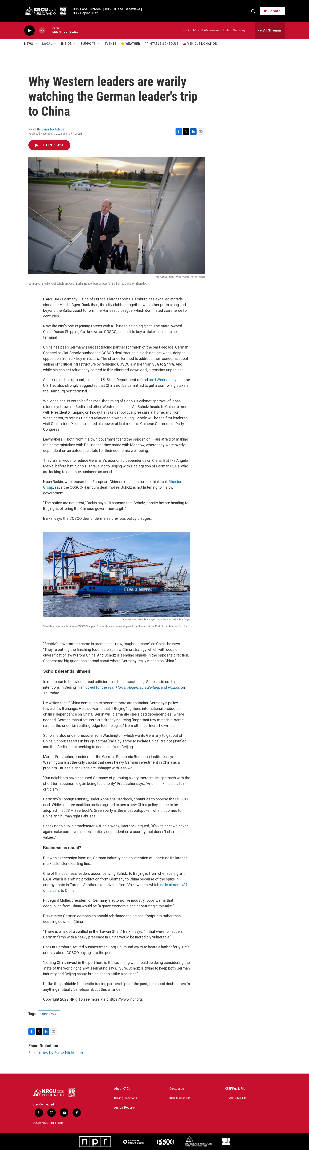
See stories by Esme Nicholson (55, 1052)
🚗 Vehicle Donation (200, 43)
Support (88, 43)
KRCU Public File (179, 1098)
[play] (29, 30)
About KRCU (122, 1088)
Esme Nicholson (53, 129)
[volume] (42, 30)
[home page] (59, 1092)
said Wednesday (162, 380)
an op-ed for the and (130, 687)
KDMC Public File (236, 1098)
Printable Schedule (161, 43)
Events (110, 43)
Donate (274, 11)
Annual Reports (124, 1107)
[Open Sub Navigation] (36, 43)
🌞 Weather (130, 43)
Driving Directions (125, 1098)
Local (47, 43)
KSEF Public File (235, 1088)
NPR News (49, 1014)
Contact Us (176, 1088)
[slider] (48, 30)
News (28, 43)
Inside (66, 43)
